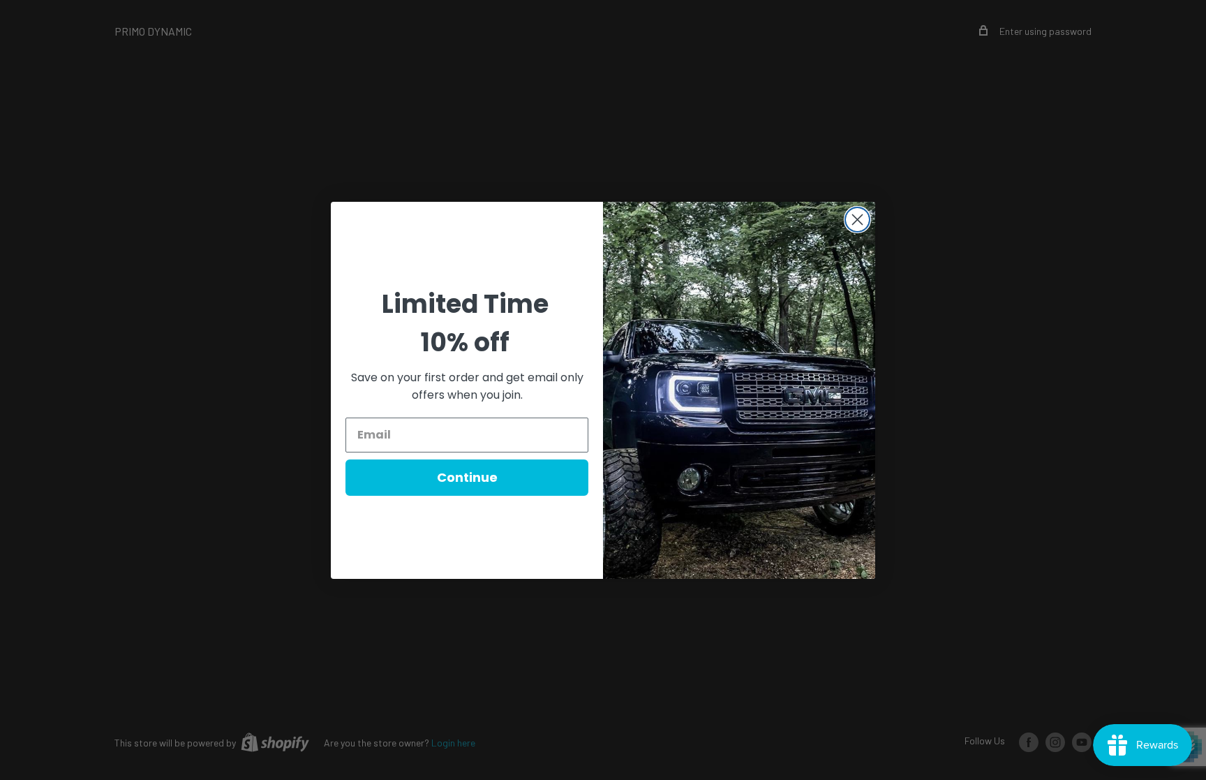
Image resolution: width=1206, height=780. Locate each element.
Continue (467, 477)
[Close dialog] (857, 219)
